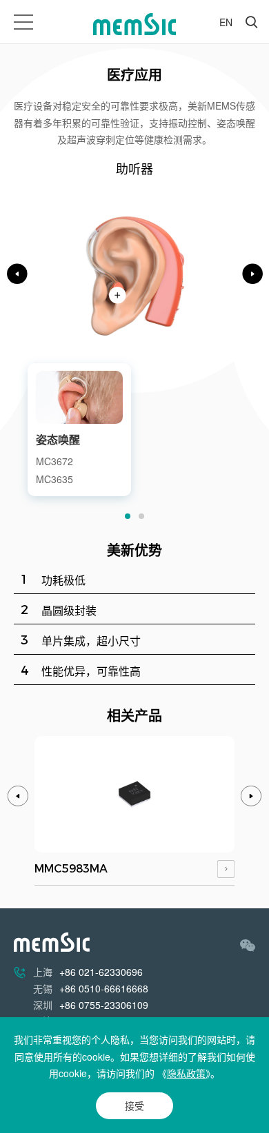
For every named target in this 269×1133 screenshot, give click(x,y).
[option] (134, 330)
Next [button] (252, 273)
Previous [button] (17, 273)
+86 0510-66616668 (103, 988)
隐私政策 (186, 1073)
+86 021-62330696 (101, 972)
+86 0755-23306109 (103, 1005)
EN (225, 22)
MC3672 (54, 461)
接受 (134, 1105)
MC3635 (54, 479)
